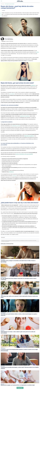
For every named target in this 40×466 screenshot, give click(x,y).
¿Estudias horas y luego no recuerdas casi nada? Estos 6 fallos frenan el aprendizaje (18, 261)
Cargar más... (20, 387)
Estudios (14, 175)
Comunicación (3, 277)
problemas (33, 85)
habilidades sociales (16, 125)
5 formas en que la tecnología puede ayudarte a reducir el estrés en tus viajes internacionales (19, 350)
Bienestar (2, 330)
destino (37, 52)
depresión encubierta (29, 135)
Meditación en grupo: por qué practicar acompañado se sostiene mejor (18, 385)
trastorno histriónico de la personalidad (24, 154)
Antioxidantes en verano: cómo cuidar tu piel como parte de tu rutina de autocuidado (18, 332)
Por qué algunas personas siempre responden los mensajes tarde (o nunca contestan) (18, 279)
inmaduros (11, 171)
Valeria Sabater (10, 39)
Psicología (3, 259)
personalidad (11, 93)
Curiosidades (3, 348)
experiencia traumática (24, 116)
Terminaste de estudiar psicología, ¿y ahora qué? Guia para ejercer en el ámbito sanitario (20, 368)
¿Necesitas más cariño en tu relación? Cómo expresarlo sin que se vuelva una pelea (19, 297)
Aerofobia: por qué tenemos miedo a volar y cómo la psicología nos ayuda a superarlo (19, 314)
